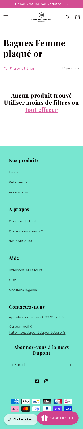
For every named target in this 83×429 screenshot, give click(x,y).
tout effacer (41, 109)
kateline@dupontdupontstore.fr (37, 332)
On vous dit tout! (23, 221)
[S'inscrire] (69, 365)
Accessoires (19, 192)
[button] (5, 17)
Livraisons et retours (25, 270)
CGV (12, 280)
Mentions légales (23, 290)
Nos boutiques (21, 241)
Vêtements (18, 182)
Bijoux (13, 172)
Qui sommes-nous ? (26, 231)
